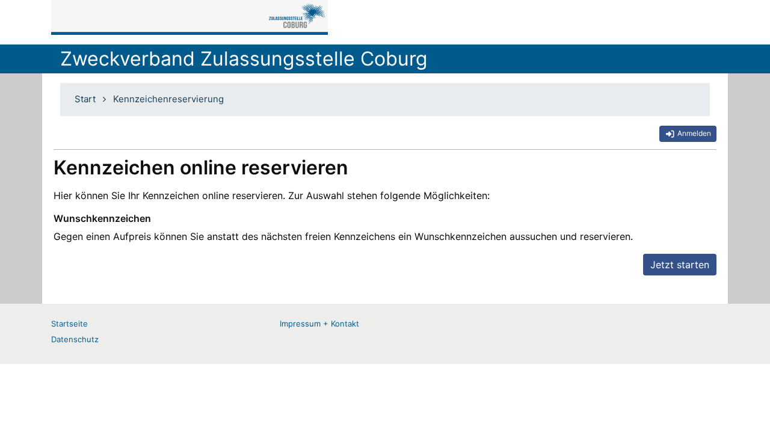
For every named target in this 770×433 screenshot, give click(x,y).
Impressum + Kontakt (319, 323)
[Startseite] (189, 17)
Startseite (69, 323)
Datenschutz (75, 339)
